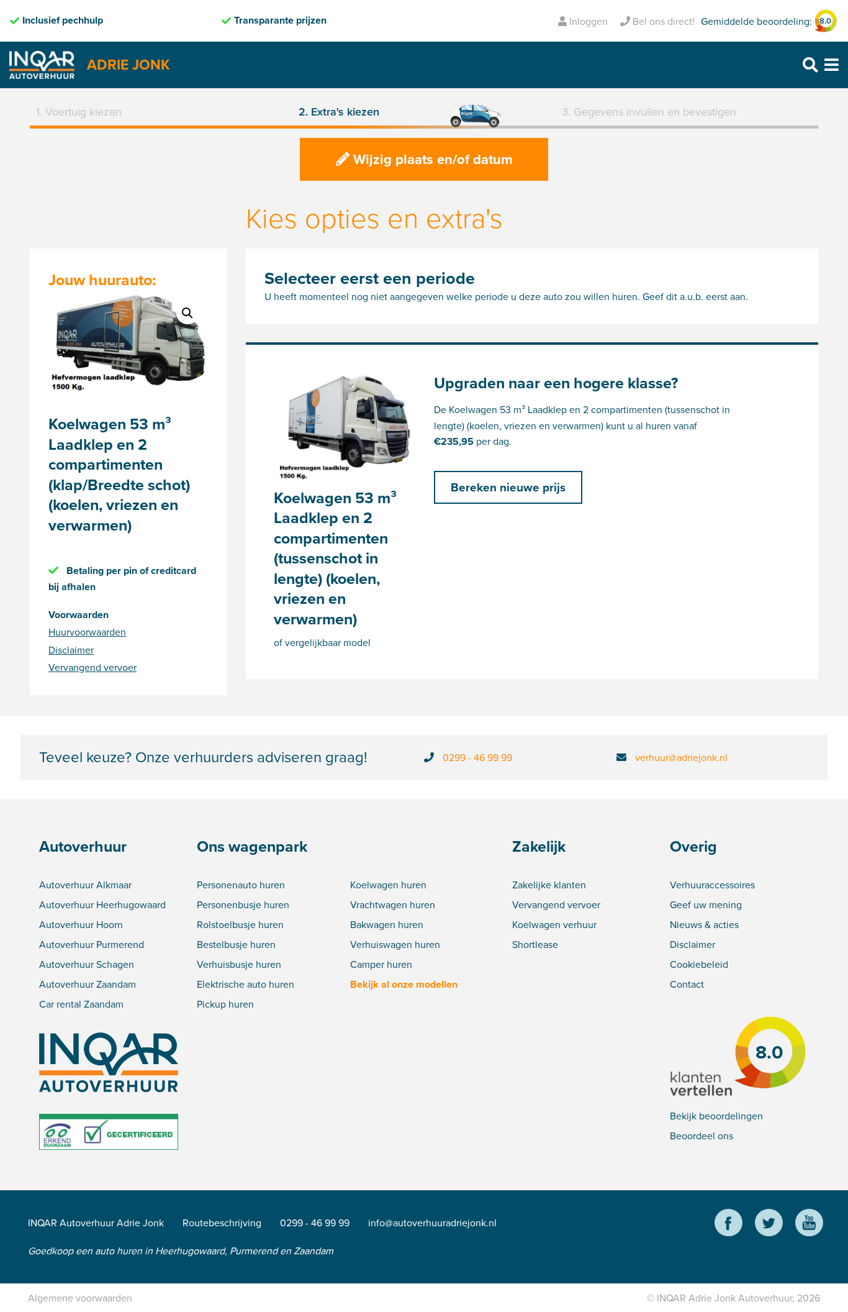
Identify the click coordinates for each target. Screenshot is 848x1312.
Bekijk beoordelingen (716, 1116)
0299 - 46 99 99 (477, 757)
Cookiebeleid (699, 964)
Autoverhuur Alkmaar (85, 884)
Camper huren (381, 964)
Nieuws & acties (704, 924)
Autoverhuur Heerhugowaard (102, 904)
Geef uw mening (706, 904)
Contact (687, 984)
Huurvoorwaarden (87, 632)
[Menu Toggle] (831, 65)
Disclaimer (71, 650)
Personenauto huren (241, 884)
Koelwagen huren (388, 884)
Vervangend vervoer (92, 667)
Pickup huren (225, 1004)
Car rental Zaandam (81, 1004)
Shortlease (535, 944)
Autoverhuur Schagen (86, 964)
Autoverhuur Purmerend (91, 944)
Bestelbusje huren (236, 944)
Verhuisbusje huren (239, 964)
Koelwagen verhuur (554, 924)
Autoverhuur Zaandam (87, 984)
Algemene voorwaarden (80, 1298)
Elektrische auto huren (245, 984)
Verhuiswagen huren (395, 944)
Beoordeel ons (701, 1135)
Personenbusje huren (243, 904)
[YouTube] (809, 1224)
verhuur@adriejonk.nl (681, 757)
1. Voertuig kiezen (79, 111)
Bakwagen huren (386, 924)
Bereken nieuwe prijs (508, 487)
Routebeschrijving (222, 1222)
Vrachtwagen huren (392, 904)
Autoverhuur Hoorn (81, 924)
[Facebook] (728, 1224)
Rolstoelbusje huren (240, 924)
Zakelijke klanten (549, 884)
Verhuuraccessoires (712, 884)
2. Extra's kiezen (339, 111)
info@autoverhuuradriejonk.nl (432, 1222)
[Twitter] (769, 1224)
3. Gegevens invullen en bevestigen (649, 111)
